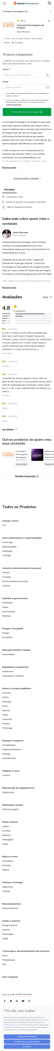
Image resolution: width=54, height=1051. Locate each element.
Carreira (6, 572)
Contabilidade (9, 745)
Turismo (6, 775)
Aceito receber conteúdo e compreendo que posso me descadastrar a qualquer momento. (27, 94)
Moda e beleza (10, 822)
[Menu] (4, 3)
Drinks (5, 607)
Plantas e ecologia (12, 882)
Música (5, 869)
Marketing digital (10, 809)
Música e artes (10, 856)
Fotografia (7, 637)
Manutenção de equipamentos (18, 787)
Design (5, 633)
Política (6, 723)
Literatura (7, 719)
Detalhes (9, 189)
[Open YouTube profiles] (23, 1001)
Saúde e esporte (11, 920)
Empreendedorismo (11, 749)
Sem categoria (10, 976)
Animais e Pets (10, 520)
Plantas (6, 891)
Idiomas (6, 710)
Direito (5, 697)
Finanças (6, 753)
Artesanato (7, 861)
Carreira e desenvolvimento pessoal (21, 568)
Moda (5, 843)
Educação (6, 701)
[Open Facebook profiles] (5, 1001)
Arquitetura (7, 671)
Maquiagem (7, 839)
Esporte (6, 929)
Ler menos (8, 429)
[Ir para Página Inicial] (26, 3)
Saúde (5, 938)
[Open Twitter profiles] (11, 1001)
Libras (5, 714)
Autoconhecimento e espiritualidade (22, 537)
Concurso (6, 692)
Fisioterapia (7, 934)
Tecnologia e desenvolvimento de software (25, 951)
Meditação (7, 551)
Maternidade (8, 654)
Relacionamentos (11, 903)
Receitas (6, 615)
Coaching (6, 576)
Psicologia (7, 728)
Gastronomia (8, 611)
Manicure (6, 835)
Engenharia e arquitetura (15, 667)
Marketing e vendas (12, 804)
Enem (5, 706)
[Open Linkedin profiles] (17, 1001)
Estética (6, 830)
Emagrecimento (9, 925)
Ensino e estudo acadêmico (16, 688)
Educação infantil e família (16, 650)
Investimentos (9, 758)
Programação (8, 959)
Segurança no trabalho (13, 675)
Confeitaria (7, 602)
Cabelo (5, 826)
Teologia (6, 555)
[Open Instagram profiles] (29, 1001)
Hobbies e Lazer (11, 770)
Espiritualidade (9, 546)
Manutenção (8, 792)
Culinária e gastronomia (15, 598)
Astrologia (7, 542)
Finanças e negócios (13, 740)
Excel (5, 955)
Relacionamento (10, 908)
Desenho (6, 865)
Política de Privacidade (13, 104)
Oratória (6, 585)
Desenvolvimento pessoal (15, 581)
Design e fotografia (12, 628)
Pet (4, 525)
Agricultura (7, 886)
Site (4, 964)
